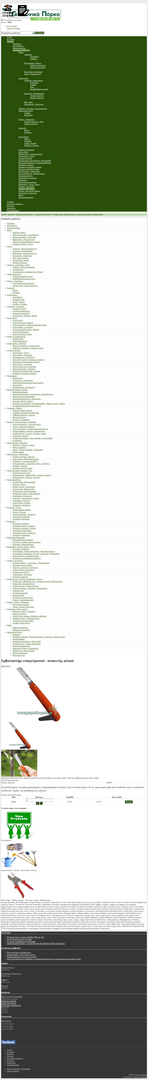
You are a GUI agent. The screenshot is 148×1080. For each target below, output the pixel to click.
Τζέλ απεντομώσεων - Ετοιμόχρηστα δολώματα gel (30, 429)
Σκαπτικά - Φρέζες (19, 484)
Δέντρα (9, 246)
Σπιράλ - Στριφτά (19, 302)
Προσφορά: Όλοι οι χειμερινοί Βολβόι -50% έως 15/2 (25, 937)
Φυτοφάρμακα (12, 376)
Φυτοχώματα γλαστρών (21, 605)
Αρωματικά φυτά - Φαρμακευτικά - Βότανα (28, 272)
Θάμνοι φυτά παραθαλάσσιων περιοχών (26, 242)
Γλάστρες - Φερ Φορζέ (15, 561)
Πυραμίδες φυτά (18, 300)
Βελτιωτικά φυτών (19, 417)
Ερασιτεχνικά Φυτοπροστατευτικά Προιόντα (28, 383)
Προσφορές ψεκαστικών (21, 519)
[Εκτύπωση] (6, 666)
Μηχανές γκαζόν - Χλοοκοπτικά (24, 487)
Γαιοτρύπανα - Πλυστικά (21, 501)
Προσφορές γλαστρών (20, 577)
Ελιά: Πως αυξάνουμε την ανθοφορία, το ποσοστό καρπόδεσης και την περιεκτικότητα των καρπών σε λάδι (44, 959)
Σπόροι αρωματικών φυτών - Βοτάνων (26, 330)
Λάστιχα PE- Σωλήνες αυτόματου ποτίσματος (28, 360)
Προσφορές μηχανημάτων (21, 505)
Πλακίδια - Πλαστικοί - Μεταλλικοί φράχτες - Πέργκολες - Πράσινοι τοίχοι (39, 637)
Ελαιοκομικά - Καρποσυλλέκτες (24, 584)
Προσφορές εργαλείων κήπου (23, 598)
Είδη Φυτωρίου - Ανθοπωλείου (17, 454)
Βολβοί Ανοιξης (18, 339)
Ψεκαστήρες (11, 521)
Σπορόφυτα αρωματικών (21, 313)
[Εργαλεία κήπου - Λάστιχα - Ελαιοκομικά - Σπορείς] (19, 868)
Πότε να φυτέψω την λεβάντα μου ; (19, 952)
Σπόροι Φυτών (12, 318)
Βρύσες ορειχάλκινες (20, 653)
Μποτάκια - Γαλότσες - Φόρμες (24, 445)
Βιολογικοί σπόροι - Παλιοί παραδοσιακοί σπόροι (30, 325)
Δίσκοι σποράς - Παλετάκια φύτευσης (26, 459)
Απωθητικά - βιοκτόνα (20, 436)
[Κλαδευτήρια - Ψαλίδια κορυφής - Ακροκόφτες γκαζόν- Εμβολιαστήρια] (19, 898)
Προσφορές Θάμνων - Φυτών (23, 244)
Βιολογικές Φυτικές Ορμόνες (23, 401)
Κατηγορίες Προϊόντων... (25, 214)
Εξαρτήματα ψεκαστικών (21, 517)
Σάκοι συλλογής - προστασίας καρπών (26, 556)
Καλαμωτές (17, 635)
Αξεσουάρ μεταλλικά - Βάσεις (23, 621)
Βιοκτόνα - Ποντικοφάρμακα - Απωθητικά (21, 422)
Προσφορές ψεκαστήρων (21, 535)
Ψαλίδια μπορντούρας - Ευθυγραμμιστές (26, 494)
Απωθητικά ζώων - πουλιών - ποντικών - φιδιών (29, 434)
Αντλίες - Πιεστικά (19, 512)
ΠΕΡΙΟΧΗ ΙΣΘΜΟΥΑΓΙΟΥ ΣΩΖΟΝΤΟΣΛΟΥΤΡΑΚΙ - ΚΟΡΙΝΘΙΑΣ (11, 1003)
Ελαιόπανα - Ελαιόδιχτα (21, 549)
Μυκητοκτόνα (18, 378)
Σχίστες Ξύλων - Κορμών (21, 503)
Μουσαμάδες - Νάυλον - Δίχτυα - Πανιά (21, 547)
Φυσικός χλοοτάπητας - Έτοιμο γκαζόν (26, 346)
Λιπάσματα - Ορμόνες (14, 408)
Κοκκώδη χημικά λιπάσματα (22, 410)
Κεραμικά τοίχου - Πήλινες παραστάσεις (27, 644)
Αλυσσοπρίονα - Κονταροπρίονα (24, 482)
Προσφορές (11, 223)
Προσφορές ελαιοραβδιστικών (23, 544)
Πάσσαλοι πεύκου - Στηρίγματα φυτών (26, 618)
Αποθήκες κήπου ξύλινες (21, 623)
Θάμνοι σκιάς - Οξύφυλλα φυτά (24, 240)
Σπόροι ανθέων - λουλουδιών (23, 327)
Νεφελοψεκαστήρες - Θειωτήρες (24, 514)
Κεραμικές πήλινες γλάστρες (23, 565)
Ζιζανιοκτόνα (17, 385)
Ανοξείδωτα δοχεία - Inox (21, 473)
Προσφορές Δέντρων (20, 263)
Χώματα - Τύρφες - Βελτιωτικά (18, 602)
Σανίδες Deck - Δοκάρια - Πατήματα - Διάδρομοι (30, 616)
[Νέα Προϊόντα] (19, 838)
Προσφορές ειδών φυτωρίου (22, 468)
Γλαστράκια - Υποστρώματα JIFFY (25, 461)
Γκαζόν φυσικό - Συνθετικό (16, 343)
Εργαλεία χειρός (18, 591)
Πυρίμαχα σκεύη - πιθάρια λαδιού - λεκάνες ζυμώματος (32, 475)
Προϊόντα (11, 214)
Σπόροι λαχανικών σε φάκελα (23, 323)
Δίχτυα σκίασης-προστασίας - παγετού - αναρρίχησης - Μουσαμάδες (36, 554)
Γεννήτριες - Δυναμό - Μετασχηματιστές (27, 542)
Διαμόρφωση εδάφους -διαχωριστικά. (26, 648)
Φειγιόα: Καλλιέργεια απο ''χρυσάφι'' (19, 939)
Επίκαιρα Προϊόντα (13, 228)
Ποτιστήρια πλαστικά (20, 593)
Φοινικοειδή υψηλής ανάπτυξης (24, 283)
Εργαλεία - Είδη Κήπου (44, 214)
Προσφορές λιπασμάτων (21, 420)
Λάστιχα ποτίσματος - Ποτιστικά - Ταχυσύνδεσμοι (30, 588)
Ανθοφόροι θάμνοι (19, 233)
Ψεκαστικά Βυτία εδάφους (22, 510)
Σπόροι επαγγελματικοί (21, 332)
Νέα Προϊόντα (12, 226)
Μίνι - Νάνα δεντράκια (20, 258)
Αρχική (3, 214)
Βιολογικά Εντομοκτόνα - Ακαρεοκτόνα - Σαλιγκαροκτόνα (33, 394)
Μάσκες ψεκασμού (19, 447)
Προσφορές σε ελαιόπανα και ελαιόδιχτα (27, 558)
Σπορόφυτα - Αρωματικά (15, 307)
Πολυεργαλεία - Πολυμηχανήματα (24, 491)
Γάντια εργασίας (18, 452)
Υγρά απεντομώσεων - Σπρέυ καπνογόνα (27, 424)
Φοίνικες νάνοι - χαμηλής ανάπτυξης (25, 286)
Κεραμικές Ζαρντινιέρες (21, 572)
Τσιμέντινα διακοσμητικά (21, 646)
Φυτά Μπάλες (18, 297)
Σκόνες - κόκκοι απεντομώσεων (24, 427)
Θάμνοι (9, 230)
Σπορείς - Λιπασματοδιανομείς (23, 600)
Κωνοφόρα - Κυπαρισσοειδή (23, 251)
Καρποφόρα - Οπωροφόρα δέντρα (24, 253)
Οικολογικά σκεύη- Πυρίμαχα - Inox (19, 471)
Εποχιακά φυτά (18, 270)
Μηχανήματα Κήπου (14, 480)
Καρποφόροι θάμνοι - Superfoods (24, 237)
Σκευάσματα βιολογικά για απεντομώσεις (27, 406)
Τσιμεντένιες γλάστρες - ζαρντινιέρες (25, 568)
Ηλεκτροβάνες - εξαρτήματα (22, 355)
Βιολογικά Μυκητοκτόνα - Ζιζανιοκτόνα (27, 399)
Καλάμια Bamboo (19, 639)
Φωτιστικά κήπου (19, 655)
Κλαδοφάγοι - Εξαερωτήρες (22, 496)
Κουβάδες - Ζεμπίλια (20, 466)
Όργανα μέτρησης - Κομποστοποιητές (26, 586)
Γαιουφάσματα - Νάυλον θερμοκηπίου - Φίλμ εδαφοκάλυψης (34, 551)
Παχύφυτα (16, 293)
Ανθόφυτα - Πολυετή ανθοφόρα (24, 267)
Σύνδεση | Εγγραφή (13, 28)
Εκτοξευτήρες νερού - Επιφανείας (24, 367)
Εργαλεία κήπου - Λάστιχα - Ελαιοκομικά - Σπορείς (24, 579)
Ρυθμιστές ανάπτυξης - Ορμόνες (24, 415)
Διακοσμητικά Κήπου (14, 632)
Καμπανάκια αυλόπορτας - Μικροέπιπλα (27, 641)
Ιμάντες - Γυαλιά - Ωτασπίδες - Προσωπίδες (28, 450)
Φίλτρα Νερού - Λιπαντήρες (22, 364)
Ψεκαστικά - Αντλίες (14, 508)
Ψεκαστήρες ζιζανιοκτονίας (22, 531)
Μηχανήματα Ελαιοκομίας (16, 538)
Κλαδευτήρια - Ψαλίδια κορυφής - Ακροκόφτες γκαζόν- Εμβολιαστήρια (78, 214)
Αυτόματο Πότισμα (13, 350)
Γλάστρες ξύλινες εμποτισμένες (23, 570)
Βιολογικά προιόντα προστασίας (24, 397)
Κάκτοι (15, 290)
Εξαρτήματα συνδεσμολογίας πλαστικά (26, 362)
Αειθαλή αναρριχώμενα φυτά (23, 276)
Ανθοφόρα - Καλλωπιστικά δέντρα (25, 249)
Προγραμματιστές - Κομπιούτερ (24, 357)
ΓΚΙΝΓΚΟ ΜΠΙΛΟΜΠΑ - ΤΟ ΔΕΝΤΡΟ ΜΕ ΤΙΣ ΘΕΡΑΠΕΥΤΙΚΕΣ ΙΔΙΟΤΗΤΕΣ (36, 944)
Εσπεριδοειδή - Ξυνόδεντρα (22, 256)
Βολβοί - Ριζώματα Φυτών (16, 337)
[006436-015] (19, 748)
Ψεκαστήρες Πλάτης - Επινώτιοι (24, 526)
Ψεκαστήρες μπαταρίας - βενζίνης (24, 528)
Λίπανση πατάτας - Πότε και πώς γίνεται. (21, 955)
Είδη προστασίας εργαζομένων (17, 443)
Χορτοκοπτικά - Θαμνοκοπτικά (23, 489)
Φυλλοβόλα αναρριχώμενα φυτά (24, 279)
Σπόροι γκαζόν (18, 320)
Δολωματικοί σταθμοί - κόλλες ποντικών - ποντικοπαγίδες (33, 438)
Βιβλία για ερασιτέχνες (20, 628)
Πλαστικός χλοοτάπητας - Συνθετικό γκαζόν (28, 348)
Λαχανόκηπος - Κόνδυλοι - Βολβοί (25, 316)
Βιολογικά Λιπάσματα (20, 392)
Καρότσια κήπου (18, 595)
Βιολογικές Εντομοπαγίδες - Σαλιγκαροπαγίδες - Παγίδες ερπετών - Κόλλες (39, 404)
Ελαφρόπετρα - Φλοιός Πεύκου (24, 651)
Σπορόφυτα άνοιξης (19, 309)
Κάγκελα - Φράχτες (19, 614)
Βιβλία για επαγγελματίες (21, 630)
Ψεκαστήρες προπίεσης (21, 524)
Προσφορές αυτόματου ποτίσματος (25, 374)
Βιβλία (9, 625)
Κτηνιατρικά (17, 441)
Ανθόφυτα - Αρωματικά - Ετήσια (18, 265)
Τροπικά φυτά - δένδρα (21, 260)
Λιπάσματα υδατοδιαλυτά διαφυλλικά (26, 413)
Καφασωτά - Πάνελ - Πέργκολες (24, 611)
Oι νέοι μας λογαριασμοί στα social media (21, 942)
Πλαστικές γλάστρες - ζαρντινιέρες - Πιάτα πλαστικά (31, 563)
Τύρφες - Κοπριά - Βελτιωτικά (23, 607)
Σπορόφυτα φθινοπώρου (21, 311)
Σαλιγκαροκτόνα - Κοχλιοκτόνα (24, 387)
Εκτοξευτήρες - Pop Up (21, 353)
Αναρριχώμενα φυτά (14, 274)
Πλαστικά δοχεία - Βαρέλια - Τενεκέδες (26, 477)
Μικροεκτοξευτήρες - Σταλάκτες (24, 369)
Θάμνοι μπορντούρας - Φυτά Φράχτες (26, 235)
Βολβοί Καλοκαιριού (20, 341)
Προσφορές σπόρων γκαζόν (22, 334)
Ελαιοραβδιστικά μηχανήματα (23, 540)
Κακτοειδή (10, 288)
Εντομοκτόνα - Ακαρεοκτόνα (23, 380)
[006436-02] (19, 776)
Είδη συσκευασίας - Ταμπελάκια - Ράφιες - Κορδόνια (31, 464)
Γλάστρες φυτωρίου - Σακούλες (24, 457)
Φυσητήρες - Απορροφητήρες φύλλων (26, 498)
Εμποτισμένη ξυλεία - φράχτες (17, 609)
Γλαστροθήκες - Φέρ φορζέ (22, 574)
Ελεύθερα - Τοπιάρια (20, 304)
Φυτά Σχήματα (12, 295)
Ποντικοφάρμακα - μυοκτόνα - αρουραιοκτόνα (29, 431)
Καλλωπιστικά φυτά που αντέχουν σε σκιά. (22, 957)
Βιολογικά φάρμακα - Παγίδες (17, 390)
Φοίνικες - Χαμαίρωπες (15, 281)
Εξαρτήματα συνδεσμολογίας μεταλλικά (26, 371)
